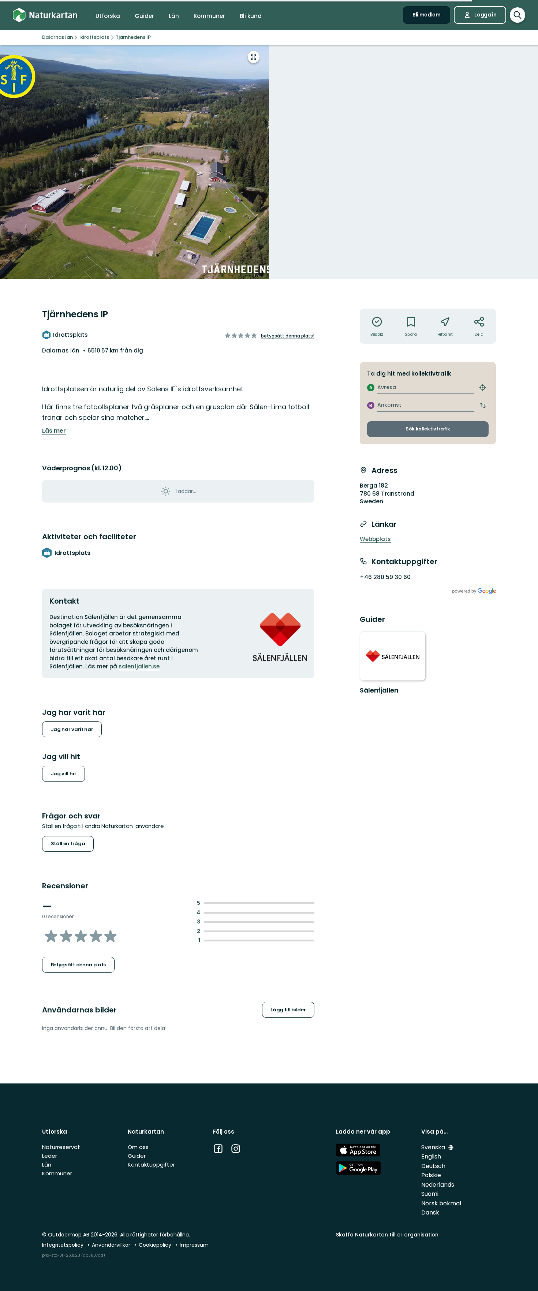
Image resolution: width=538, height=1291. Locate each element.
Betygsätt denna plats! (287, 336)
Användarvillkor (112, 1245)
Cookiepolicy (156, 1245)
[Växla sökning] (517, 15)
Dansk (430, 1212)
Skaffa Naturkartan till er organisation (387, 1234)
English (431, 1156)
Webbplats (375, 539)
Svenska (434, 1147)
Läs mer (54, 431)
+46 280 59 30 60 (385, 577)
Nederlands (437, 1184)
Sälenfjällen (379, 690)
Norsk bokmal (441, 1203)
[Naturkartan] (45, 15)
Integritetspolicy (63, 1245)
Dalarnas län (61, 350)
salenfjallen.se (139, 666)
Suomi (429, 1194)
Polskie (431, 1175)
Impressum (194, 1245)
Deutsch (433, 1166)
